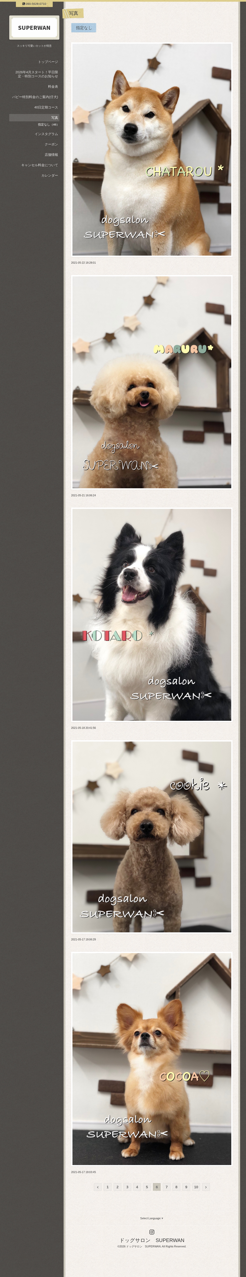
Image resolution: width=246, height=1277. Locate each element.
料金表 (53, 86)
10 (196, 1187)
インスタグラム (46, 134)
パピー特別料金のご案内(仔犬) (35, 97)
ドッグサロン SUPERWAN (151, 1240)
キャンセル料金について (39, 165)
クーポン (51, 144)
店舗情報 (51, 155)
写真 (54, 118)
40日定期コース (46, 107)
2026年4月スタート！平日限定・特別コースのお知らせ (36, 74)
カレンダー (49, 175)
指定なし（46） (48, 124)
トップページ (48, 62)
